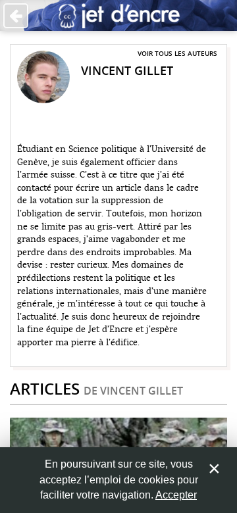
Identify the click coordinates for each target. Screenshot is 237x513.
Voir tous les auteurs (177, 53)
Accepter (176, 495)
